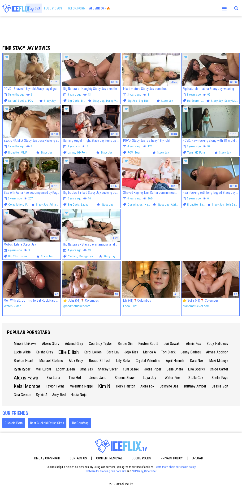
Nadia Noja (78, 394)
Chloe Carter (219, 369)
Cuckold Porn (14, 423)
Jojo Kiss (131, 352)
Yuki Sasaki (131, 369)
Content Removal (109, 458)
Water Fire (172, 377)
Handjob (150, 204)
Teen (137, 152)
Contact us (78, 458)
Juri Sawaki (172, 343)
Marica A (149, 352)
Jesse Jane (97, 377)
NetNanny (137, 471)
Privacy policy (172, 458)
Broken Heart (23, 360)
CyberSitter (150, 471)
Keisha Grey (44, 352)
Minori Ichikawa (25, 343)
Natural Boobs (17, 100)
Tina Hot (75, 377)
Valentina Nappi (81, 386)
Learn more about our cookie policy (175, 467)
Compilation (15, 204)
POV (30, 100)
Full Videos (53, 8)
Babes (203, 204)
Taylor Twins (55, 386)
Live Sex (34, 8)
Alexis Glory (50, 343)
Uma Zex (86, 369)
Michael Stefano (51, 360)
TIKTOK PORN (75, 8)
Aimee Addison (217, 352)
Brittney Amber (195, 386)
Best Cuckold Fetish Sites (47, 423)
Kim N (104, 386)
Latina (204, 100)
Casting (72, 256)
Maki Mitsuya (218, 360)
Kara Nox (196, 360)
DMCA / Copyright (47, 458)
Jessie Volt (220, 386)
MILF (24, 152)
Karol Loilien (93, 352)
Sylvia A (42, 394)
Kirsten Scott (148, 343)
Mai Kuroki (43, 369)
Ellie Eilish (68, 352)
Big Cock (73, 100)
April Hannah (175, 360)
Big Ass (132, 100)
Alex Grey (76, 360)
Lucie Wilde (22, 352)
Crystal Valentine (148, 360)
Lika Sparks (196, 369)
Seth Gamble (233, 204)
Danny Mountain (115, 100)
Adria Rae (55, 204)
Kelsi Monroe (27, 386)
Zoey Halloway (217, 343)
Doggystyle (86, 256)
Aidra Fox (147, 386)
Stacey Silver (108, 369)
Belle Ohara (174, 369)
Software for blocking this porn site (106, 471)
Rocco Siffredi (99, 360)
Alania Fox (193, 343)
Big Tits (86, 100)
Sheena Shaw (124, 377)
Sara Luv (113, 352)
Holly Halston (125, 386)
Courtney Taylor (100, 343)
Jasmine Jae (169, 386)
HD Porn (82, 152)
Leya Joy (149, 377)
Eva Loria (53, 377)
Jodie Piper (152, 369)
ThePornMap (80, 423)
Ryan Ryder (22, 369)
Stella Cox (195, 377)
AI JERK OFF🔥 (99, 8)
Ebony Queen (65, 369)
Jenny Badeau (191, 352)
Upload (197, 458)
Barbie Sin (125, 343)
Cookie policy (141, 458)
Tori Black (168, 352)
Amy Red (59, 394)
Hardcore (193, 100)
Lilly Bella (123, 360)
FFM (27, 204)
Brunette (13, 152)
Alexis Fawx (26, 378)
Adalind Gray (74, 343)
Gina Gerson (22, 394)
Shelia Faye (220, 377)
